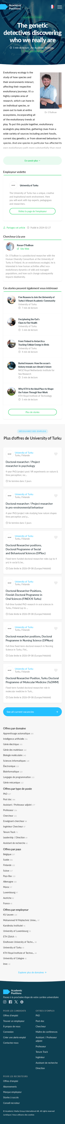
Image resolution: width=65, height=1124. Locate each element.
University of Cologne (15, 958)
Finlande (25, 455)
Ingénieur (40, 1057)
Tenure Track (10, 832)
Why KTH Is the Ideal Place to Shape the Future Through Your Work (35, 390)
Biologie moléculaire (14, 755)
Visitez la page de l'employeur (32, 211)
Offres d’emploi (10, 1015)
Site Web (24, 248)
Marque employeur (12, 1092)
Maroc (7, 886)
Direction (40, 1068)
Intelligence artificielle (15, 738)
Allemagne (10, 881)
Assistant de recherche (15, 843)
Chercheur (10, 815)
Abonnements (10, 1086)
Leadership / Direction (15, 837)
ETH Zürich (10, 936)
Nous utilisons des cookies (23, 1114)
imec (6, 963)
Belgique (9, 854)
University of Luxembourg (17, 930)
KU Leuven (10, 914)
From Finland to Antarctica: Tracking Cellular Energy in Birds (33, 343)
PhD (7, 793)
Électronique (11, 766)
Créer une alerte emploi (14, 1037)
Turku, (18, 455)
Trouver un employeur (13, 1021)
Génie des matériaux (14, 749)
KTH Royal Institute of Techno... (20, 952)
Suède (8, 859)
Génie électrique (12, 744)
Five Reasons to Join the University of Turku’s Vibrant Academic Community (36, 299)
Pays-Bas (9, 876)
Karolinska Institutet (14, 925)
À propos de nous (11, 1026)
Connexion (8, 1031)
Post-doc (40, 1021)
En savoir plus (31, 160)
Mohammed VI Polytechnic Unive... (21, 920)
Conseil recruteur (11, 1102)
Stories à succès (11, 1097)
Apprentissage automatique (18, 733)
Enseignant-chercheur (15, 821)
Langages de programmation (18, 777)
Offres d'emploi (10, 1081)
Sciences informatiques (16, 760)
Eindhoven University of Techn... (20, 941)
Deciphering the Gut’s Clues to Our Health (28, 321)
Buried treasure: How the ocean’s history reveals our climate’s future (34, 365)
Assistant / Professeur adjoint (19, 804)
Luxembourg (10, 892)
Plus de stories (32, 412)
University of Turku (29, 185)
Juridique (7, 1114)
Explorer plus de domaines (31, 972)
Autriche (8, 897)
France (7, 903)
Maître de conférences (46, 1031)
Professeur (10, 810)
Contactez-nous (10, 1042)
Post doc (9, 799)
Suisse (8, 870)
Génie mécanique (13, 782)
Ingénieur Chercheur (14, 826)
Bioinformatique (12, 771)
